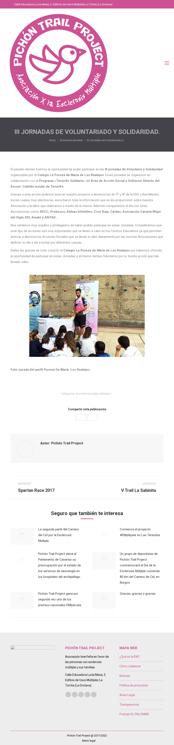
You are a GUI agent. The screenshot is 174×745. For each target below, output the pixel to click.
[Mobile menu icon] (167, 63)
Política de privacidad (133, 685)
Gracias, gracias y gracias (138, 594)
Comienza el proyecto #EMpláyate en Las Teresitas (140, 532)
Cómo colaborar (130, 666)
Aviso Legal (127, 695)
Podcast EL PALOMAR (134, 714)
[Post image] (22, 536)
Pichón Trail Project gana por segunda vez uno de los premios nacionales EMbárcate (59, 599)
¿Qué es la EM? (129, 656)
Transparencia (129, 704)
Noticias (105, 393)
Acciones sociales (87, 393)
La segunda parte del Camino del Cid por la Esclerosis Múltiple (58, 535)
